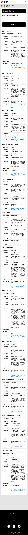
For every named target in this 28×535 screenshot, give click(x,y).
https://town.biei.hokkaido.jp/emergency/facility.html (18, 209)
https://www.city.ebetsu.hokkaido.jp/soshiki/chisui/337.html (18, 106)
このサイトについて (14, 520)
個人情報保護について (15, 518)
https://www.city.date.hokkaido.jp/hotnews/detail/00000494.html (18, 337)
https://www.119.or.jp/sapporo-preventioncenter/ (18, 140)
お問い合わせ (15, 513)
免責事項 (15, 515)
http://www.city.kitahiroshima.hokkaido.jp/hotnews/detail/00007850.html (18, 375)
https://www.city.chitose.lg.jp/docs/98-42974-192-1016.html (18, 411)
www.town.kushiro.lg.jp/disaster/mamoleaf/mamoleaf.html (18, 68)
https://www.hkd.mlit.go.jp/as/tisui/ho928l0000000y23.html (18, 286)
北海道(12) (8, 31)
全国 (3, 31)
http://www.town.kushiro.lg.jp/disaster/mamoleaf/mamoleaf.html (18, 174)
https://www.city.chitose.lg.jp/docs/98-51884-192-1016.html (18, 446)
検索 (12, 24)
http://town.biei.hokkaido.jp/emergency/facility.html (18, 490)
